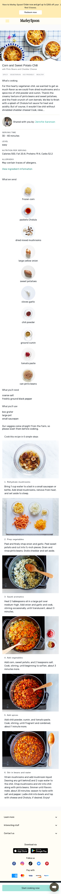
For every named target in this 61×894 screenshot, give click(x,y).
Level (5, 141)
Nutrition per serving (14, 150)
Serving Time (9, 132)
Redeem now (30, 12)
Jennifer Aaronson (45, 122)
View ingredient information (17, 169)
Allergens (8, 159)
